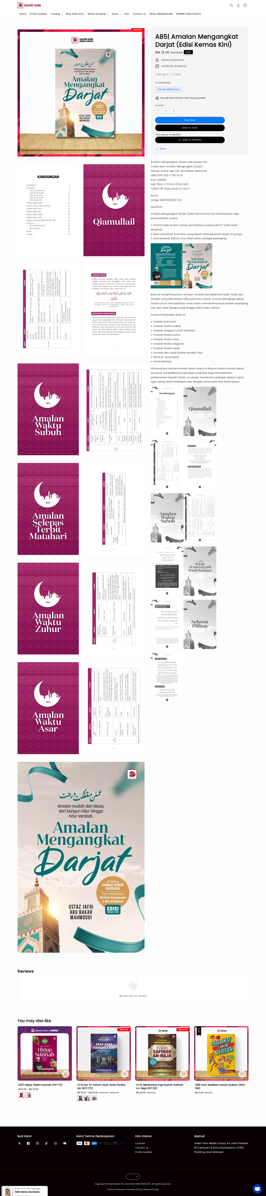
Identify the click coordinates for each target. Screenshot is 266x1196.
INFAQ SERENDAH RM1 (161, 13)
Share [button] (163, 148)
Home (22, 13)
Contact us (139, 13)
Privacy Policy (134, 1189)
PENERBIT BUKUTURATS (188, 13)
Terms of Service (116, 1189)
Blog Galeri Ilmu (75, 13)
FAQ (127, 13)
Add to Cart (190, 127)
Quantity (159, 105)
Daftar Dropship (97, 13)
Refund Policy (151, 1189)
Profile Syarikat (38, 13)
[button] (231, 5)
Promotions (162, 83)
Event (115, 13)
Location (140, 1143)
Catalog (55, 13)
